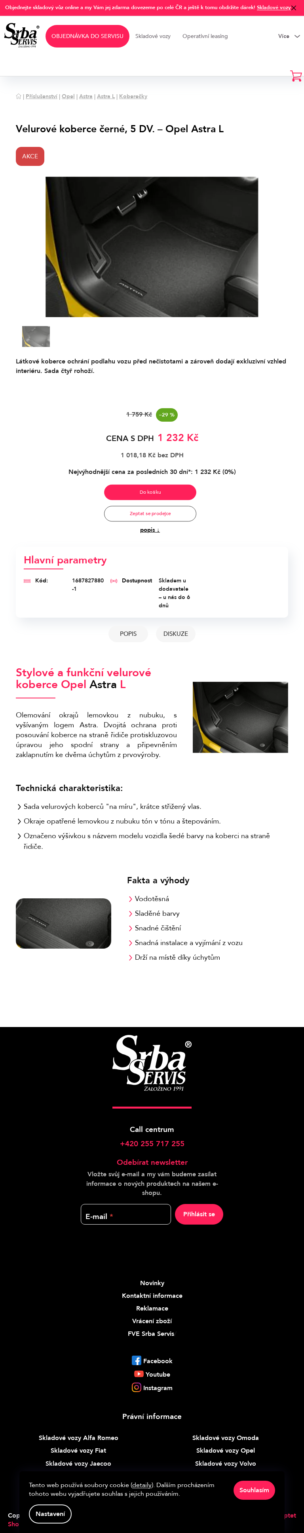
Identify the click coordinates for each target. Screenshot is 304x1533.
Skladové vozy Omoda (225, 1438)
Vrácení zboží (152, 1321)
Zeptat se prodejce (149, 513)
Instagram (158, 1388)
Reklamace (152, 1308)
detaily (142, 1485)
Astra (103, 684)
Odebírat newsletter (152, 1162)
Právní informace (152, 1416)
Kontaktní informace (152, 1295)
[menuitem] (87, 36)
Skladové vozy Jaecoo (78, 1463)
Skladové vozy (274, 7)
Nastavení (50, 1514)
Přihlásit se (199, 1214)
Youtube (158, 1374)
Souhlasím (254, 1490)
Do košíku (150, 492)
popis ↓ (150, 530)
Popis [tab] (128, 634)
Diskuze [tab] (175, 634)
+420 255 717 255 (152, 1144)
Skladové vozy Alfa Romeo (78, 1438)
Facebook (158, 1361)
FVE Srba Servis (151, 1333)
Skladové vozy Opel (225, 1450)
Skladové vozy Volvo (225, 1463)
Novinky (152, 1283)
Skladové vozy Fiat (78, 1450)
